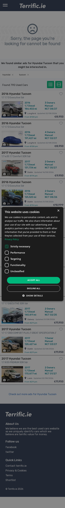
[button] (32, 295)
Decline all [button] (33, 288)
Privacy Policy (12, 239)
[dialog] (32, 254)
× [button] (58, 210)
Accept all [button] (33, 280)
